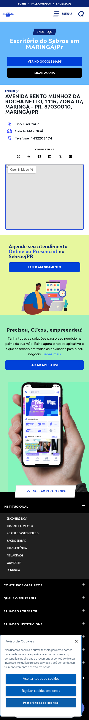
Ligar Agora (44, 73)
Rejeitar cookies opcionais (41, 690)
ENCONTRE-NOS (17, 518)
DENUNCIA (13, 570)
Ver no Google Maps (45, 61)
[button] (18, 156)
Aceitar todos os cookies (41, 678)
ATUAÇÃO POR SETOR (20, 611)
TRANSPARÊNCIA (17, 548)
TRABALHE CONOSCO (20, 526)
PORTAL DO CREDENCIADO (23, 533)
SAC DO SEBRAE (16, 540)
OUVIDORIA (14, 562)
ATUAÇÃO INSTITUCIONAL (23, 624)
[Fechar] (76, 641)
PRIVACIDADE (15, 555)
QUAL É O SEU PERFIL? (19, 598)
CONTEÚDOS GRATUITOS (22, 585)
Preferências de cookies (41, 702)
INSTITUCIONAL (15, 507)
